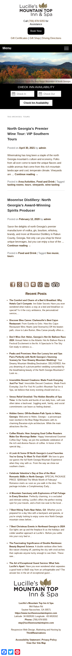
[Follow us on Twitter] (26, 284)
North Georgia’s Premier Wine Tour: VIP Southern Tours (28, 134)
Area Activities (26, 181)
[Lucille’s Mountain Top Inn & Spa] (36, 15)
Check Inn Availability (36, 102)
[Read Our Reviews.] (19, 284)
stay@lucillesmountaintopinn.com (36, 623)
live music (53, 253)
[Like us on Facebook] (12, 284)
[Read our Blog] (40, 284)
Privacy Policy (49, 640)
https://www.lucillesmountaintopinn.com (36, 613)
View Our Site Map (36, 643)
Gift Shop (35, 38)
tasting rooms (15, 184)
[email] (33, 284)
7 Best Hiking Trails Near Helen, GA (27, 510)
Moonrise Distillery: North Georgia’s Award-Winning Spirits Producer (29, 205)
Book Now (36, 30)
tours (28, 184)
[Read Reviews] (55, 284)
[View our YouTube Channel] (47, 284)
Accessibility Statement (28, 640)
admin (42, 147)
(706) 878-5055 (36, 20)
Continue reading (26, 174)
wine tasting (52, 184)
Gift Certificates (19, 38)
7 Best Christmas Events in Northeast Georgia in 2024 (37, 526)
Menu (7, 48)
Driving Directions (51, 38)
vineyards (38, 184)
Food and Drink (46, 181)
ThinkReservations (36, 633)
